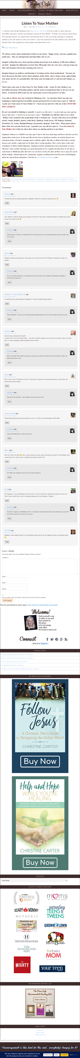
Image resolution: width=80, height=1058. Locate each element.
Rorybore (7, 331)
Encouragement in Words (65, 179)
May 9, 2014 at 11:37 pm (13, 470)
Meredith (7, 530)
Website (4, 589)
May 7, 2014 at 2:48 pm (10, 255)
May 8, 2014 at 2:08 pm (10, 377)
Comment (5, 557)
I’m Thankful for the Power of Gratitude (12, 665)
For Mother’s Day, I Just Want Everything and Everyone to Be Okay (20, 669)
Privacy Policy (40, 1032)
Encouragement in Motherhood (44, 179)
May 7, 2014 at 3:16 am (10, 196)
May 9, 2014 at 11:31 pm (13, 273)
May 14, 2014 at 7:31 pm (10, 532)
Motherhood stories (53, 181)
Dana (6, 489)
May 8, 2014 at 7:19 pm (10, 415)
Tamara (7, 253)
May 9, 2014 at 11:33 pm (13, 312)
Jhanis (6, 374)
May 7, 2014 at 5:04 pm (10, 296)
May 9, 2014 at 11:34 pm (13, 353)
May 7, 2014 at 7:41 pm (12, 232)
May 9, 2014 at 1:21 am (10, 491)
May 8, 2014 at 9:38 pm (10, 452)
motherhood (41, 181)
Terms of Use (40, 1030)
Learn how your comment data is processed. (42, 605)
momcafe (7, 194)
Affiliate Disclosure (40, 1034)
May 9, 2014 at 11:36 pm (13, 431)
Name (4, 576)
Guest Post (16, 181)
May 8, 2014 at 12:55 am (10, 333)
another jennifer (9, 413)
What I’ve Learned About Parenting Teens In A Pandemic (17, 658)
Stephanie (10, 230)
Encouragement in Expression (22, 179)
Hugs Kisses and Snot (38, 31)
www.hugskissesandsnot (45, 157)
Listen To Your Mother (28, 181)
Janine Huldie (9, 212)
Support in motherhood (69, 181)
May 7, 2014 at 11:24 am (10, 214)
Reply (7, 203)
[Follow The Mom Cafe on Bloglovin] (40, 644)
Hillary (6, 450)
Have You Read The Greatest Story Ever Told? (14, 661)
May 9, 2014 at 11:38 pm (13, 509)
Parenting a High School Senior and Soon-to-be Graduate (17, 654)
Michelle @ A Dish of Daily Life (14, 294)
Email (4, 583)
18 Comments (51, 27)
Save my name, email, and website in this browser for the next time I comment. (24, 597)
